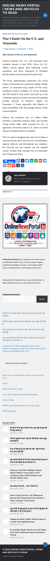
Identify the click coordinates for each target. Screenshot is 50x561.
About (5, 383)
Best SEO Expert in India (12, 389)
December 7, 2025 (25, 49)
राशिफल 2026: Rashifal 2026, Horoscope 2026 (21, 406)
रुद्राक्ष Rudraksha (9, 411)
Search (42, 299)
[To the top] (45, 544)
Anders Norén (17, 556)
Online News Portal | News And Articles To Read (21, 9)
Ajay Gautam (10, 49)
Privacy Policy (8, 400)
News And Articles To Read (15, 34)
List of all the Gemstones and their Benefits (20, 395)
